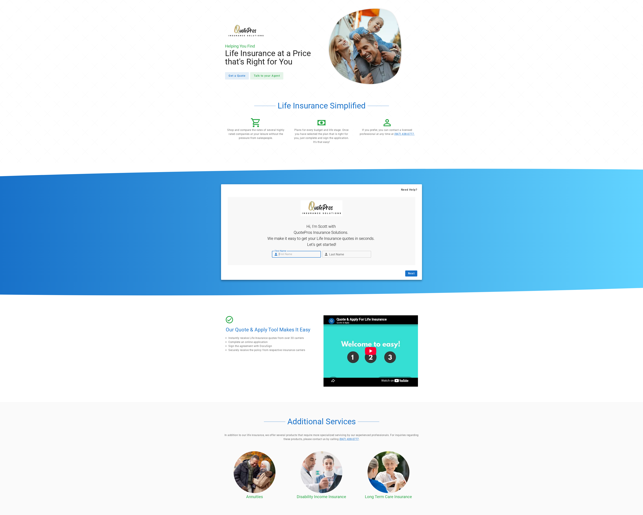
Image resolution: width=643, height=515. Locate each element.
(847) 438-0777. (404, 134)
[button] (256, 129)
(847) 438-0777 (349, 439)
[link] (387, 127)
